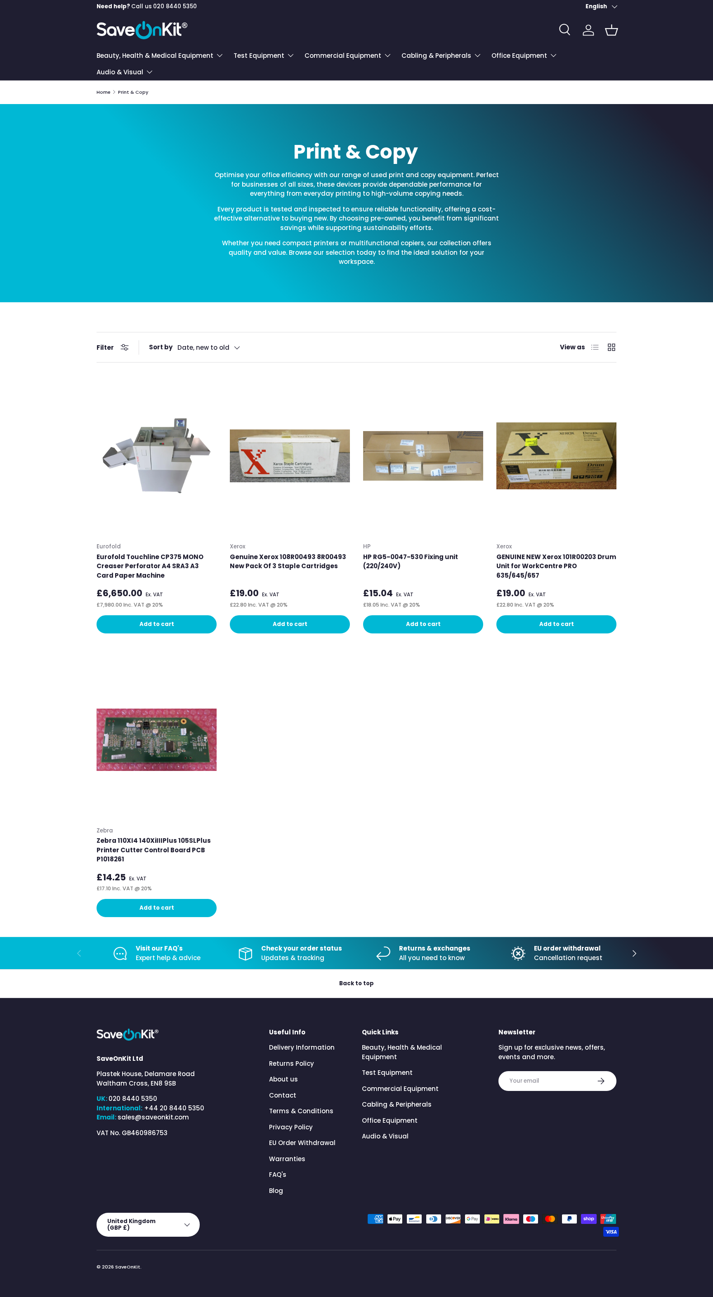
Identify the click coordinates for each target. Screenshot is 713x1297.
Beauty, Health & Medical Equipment (155, 55)
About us (283, 1079)
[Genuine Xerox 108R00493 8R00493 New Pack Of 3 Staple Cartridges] (290, 456)
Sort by (160, 347)
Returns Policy (291, 1063)
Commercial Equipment (343, 55)
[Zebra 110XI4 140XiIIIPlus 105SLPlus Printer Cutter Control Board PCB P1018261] (157, 740)
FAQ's (277, 1174)
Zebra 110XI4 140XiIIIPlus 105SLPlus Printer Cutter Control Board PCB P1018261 (154, 849)
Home (104, 92)
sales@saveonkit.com (153, 1117)
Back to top (356, 983)
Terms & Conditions (301, 1111)
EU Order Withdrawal (302, 1142)
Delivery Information (302, 1047)
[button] (611, 30)
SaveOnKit (127, 1267)
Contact (282, 1095)
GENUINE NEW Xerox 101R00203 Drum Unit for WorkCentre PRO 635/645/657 (556, 566)
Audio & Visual (120, 72)
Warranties (287, 1159)
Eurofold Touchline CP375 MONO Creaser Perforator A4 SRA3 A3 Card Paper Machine (150, 566)
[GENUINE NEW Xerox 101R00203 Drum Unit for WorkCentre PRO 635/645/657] (556, 456)
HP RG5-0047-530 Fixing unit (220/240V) (410, 561)
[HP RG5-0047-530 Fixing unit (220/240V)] (423, 456)
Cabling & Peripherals (436, 55)
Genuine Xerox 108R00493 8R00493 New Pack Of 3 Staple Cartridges (288, 561)
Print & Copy (133, 92)
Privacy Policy (291, 1127)
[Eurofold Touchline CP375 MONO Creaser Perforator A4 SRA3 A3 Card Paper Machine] (157, 456)
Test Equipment (259, 55)
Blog (276, 1190)
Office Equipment (519, 55)
